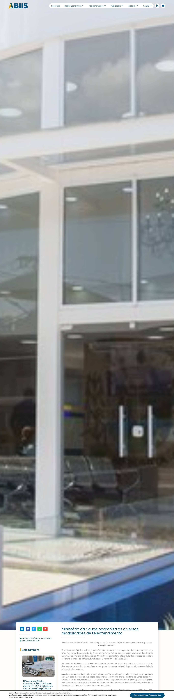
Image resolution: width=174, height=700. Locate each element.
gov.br (25, 638)
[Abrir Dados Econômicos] (83, 5)
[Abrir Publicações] (123, 5)
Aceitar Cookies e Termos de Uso (147, 695)
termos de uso (26, 697)
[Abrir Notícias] (137, 5)
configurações (81, 695)
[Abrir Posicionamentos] (105, 5)
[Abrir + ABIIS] (151, 5)
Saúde (48, 638)
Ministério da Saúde (37, 638)
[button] (22, 629)
